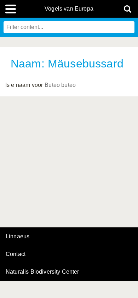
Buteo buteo (60, 85)
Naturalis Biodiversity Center (42, 272)
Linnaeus (17, 236)
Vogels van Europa (69, 9)
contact (15, 254)
